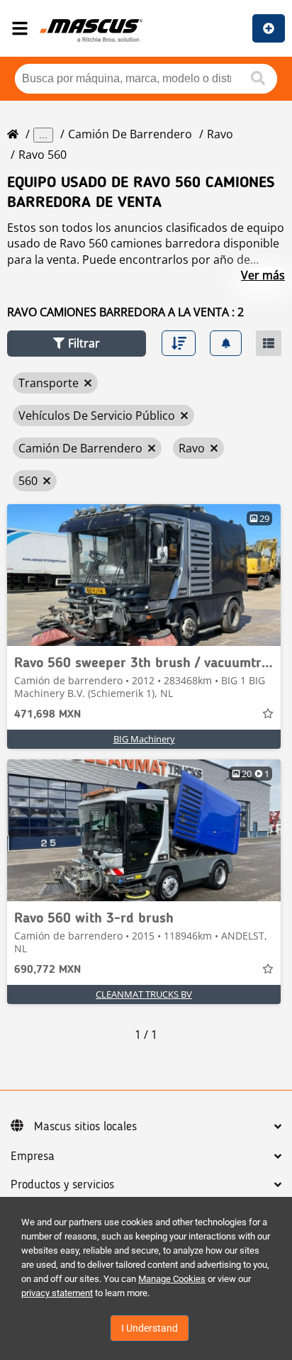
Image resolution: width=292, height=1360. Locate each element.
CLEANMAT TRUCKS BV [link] (144, 994)
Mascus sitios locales (85, 1126)
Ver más (263, 275)
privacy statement (57, 1293)
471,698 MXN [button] (47, 714)
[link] (144, 575)
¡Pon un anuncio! (268, 28)
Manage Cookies (172, 1278)
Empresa (33, 1156)
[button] (76, 343)
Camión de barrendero (130, 134)
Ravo (220, 134)
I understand (149, 1328)
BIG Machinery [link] (144, 738)
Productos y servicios (62, 1184)
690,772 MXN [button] (47, 970)
